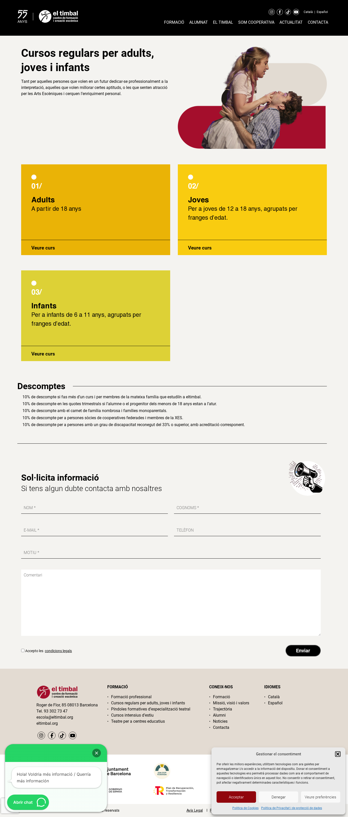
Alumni (219, 715)
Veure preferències (320, 797)
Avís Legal (194, 810)
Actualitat (291, 22)
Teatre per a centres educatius (138, 721)
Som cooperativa (256, 22)
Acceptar (236, 797)
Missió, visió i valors (231, 703)
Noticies (220, 721)
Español (322, 12)
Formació (174, 22)
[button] (337, 754)
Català (308, 12)
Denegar (279, 797)
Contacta (318, 22)
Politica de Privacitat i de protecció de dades (291, 808)
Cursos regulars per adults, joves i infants (148, 703)
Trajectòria (222, 709)
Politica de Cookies (245, 808)
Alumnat (198, 22)
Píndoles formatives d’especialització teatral (150, 709)
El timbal (223, 22)
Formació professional (131, 696)
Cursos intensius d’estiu (132, 715)
